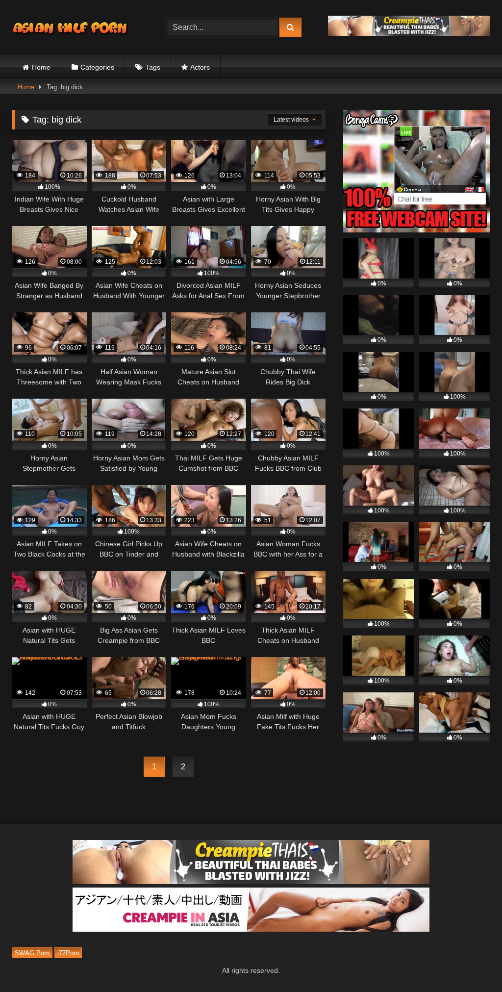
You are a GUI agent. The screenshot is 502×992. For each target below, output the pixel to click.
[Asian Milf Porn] (77, 27)
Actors (200, 67)
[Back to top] (471, 962)
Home (41, 67)
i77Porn (68, 953)
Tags (153, 67)
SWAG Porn (32, 953)
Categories (97, 67)
